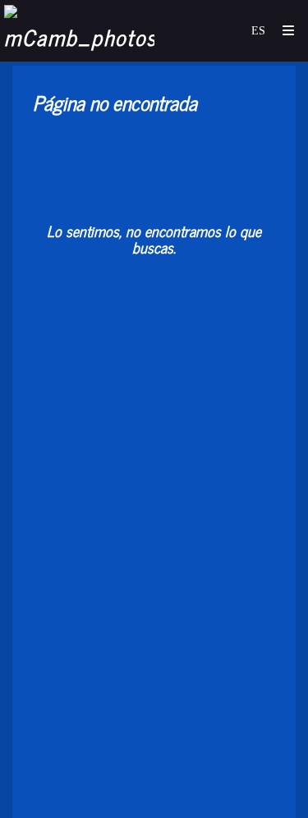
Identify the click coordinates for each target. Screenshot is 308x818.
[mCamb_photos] (80, 31)
